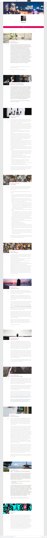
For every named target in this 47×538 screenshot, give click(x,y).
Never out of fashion (14, 416)
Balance (23, 22)
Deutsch (11, 41)
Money (18, 183)
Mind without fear (14, 339)
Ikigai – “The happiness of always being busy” (20, 471)
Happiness (18, 83)
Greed (13, 183)
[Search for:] (37, 30)
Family (14, 41)
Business (13, 338)
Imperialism (15, 183)
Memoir (16, 338)
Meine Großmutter (14, 42)
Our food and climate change (16, 376)
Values (18, 116)
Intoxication (13, 117)
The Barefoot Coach (14, 288)
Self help (22, 83)
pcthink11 (8, 120)
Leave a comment (12, 71)
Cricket (13, 287)
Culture (13, 83)
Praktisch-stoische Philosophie (17, 84)
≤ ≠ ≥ (11, 513)
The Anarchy (13, 184)
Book (11, 83)
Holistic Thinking (14, 252)
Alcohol (11, 116)
